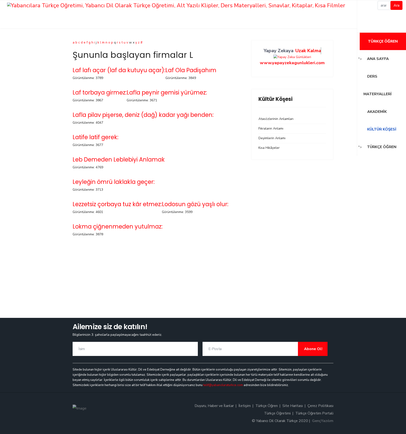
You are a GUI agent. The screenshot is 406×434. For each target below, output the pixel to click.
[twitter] (366, 16)
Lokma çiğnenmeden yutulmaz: (118, 226)
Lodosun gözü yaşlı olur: (195, 204)
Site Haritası (292, 405)
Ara (396, 5)
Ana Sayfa (378, 58)
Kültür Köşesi (381, 129)
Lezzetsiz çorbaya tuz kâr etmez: (117, 204)
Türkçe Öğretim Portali (314, 413)
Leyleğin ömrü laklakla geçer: (114, 182)
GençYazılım (322, 420)
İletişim (244, 405)
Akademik (376, 111)
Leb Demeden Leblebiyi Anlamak (119, 159)
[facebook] (366, 5)
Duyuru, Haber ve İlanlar (214, 405)
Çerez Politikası (320, 405)
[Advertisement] (158, 273)
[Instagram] (366, 27)
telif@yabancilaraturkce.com (223, 385)
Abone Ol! (312, 348)
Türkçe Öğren (383, 41)
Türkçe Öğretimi (277, 413)
